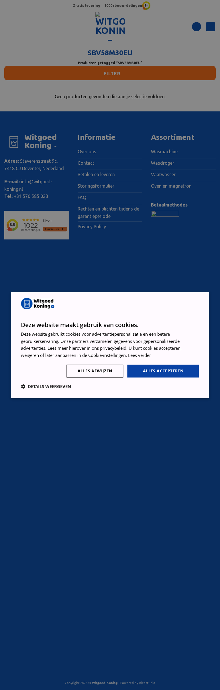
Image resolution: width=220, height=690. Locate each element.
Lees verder (139, 355)
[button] (46, 386)
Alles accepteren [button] (163, 370)
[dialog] (110, 345)
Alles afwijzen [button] (95, 370)
